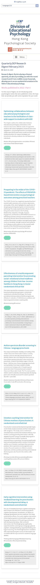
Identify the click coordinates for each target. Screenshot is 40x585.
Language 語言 (7, 5)
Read (7, 148)
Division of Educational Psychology (20, 30)
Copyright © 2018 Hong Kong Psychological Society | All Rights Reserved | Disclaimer (20, 581)
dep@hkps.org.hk (21, 2)
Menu (22, 57)
